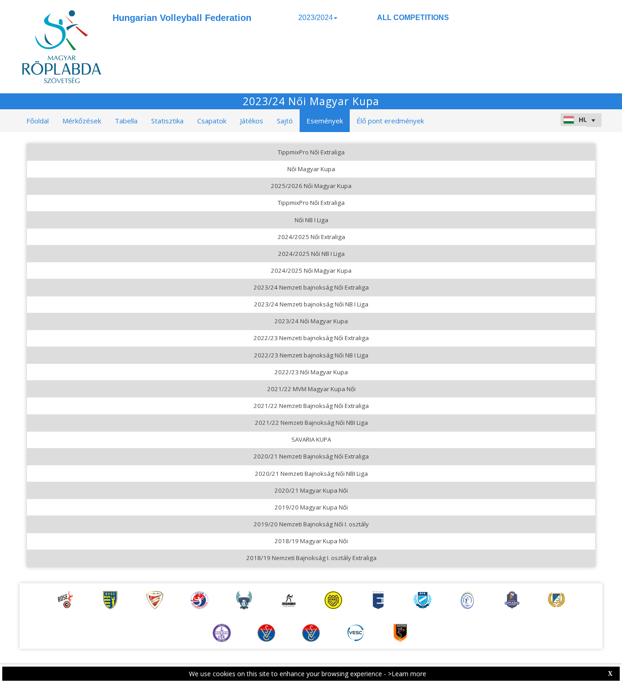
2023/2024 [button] (315, 17)
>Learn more (407, 673)
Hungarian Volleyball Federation (181, 18)
